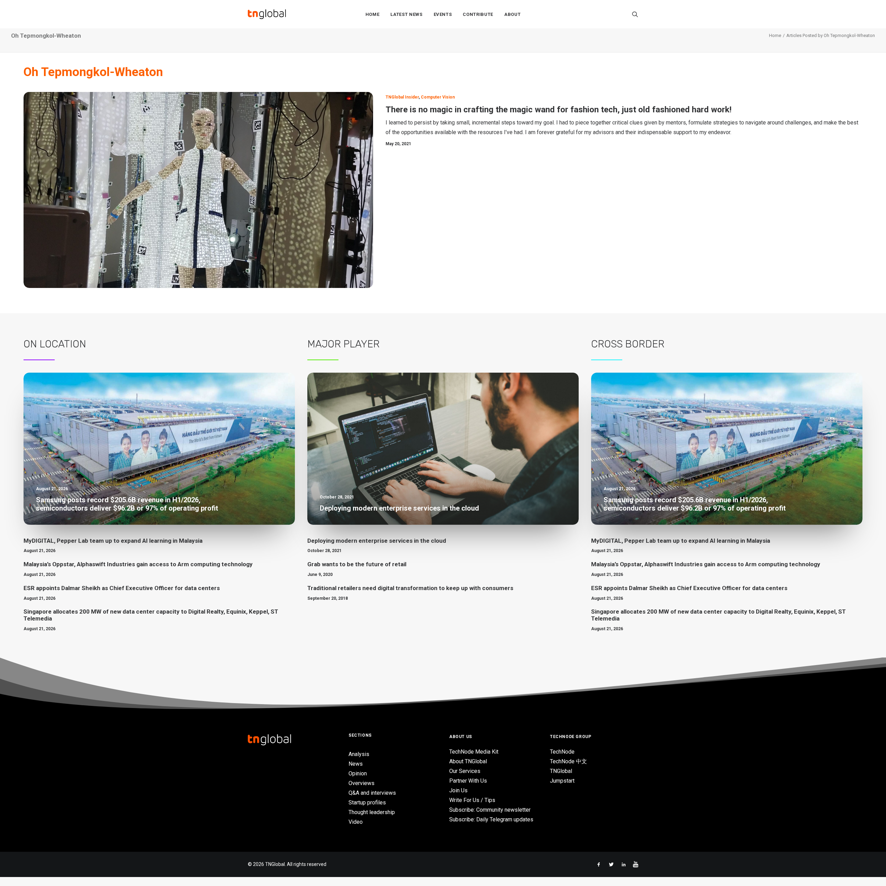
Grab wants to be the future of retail (356, 564)
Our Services (464, 771)
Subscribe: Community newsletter (490, 809)
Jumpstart (562, 780)
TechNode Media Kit (473, 751)
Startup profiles (367, 802)
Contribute (478, 14)
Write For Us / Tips (472, 800)
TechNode (562, 751)
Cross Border (627, 344)
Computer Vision (438, 97)
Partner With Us (468, 780)
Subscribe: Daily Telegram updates (491, 819)
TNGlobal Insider (402, 97)
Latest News (406, 14)
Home (372, 14)
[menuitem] (373, 14)
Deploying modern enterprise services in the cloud (376, 540)
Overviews (361, 783)
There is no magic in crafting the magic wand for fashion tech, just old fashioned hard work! (559, 109)
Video (356, 822)
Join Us (458, 790)
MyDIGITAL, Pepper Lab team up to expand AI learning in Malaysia (113, 540)
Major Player (343, 344)
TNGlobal (561, 771)
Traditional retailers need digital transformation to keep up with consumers (410, 588)
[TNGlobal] (267, 14)
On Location (55, 344)
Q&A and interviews (372, 793)
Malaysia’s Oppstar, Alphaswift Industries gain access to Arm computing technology (138, 564)
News (356, 764)
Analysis (359, 754)
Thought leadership (372, 812)
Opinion (358, 773)
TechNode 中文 (568, 761)
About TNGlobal (468, 761)
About (512, 14)
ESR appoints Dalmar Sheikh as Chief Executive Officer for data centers (122, 588)
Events (443, 14)
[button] (635, 14)
